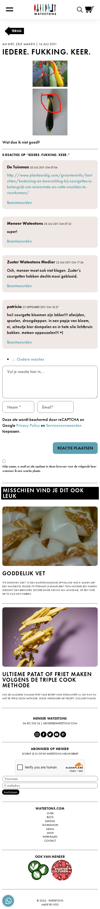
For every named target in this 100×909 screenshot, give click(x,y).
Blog (50, 817)
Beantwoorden (19, 202)
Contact (50, 841)
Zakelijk (50, 821)
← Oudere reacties (28, 359)
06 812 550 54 (31, 723)
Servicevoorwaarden (64, 425)
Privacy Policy (28, 425)
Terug (17, 31)
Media (50, 829)
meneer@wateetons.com (60, 723)
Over (50, 813)
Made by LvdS (50, 904)
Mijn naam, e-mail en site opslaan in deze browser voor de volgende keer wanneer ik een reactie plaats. (49, 468)
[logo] (45, 9)
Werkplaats (50, 837)
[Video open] (81, 9)
